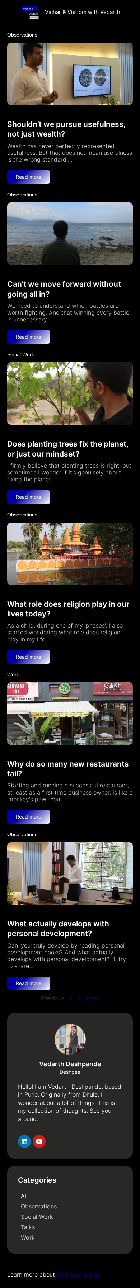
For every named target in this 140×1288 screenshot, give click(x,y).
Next (93, 998)
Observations (22, 35)
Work (13, 674)
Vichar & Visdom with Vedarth (82, 12)
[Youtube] (39, 1141)
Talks (28, 1227)
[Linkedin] (24, 1141)
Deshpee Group (78, 1274)
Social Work (20, 354)
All (24, 1195)
